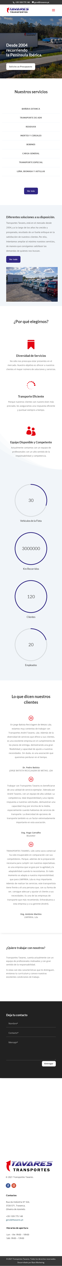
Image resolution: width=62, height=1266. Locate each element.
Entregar (48, 1064)
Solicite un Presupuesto (20, 66)
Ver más (31, 191)
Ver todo (13, 259)
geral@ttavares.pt (14, 1219)
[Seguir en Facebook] (8, 1185)
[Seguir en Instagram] (14, 1185)
